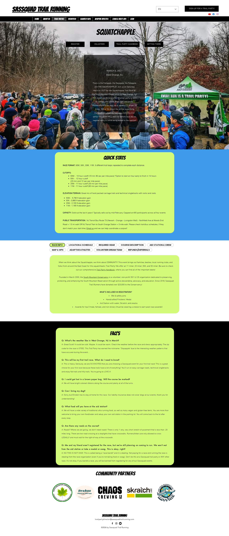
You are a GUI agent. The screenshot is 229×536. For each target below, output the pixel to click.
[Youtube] (209, 14)
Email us (90, 228)
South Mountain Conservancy (110, 113)
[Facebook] (213, 14)
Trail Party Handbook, (105, 270)
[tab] (57, 245)
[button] (101, 19)
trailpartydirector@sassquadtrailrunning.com (114, 519)
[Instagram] (116, 523)
